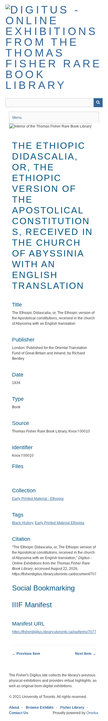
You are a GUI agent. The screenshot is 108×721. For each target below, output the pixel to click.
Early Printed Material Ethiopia (59, 523)
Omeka (92, 713)
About (14, 707)
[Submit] (98, 102)
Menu (17, 118)
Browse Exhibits (40, 707)
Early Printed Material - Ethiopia (38, 499)
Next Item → (85, 654)
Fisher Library (72, 707)
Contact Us (18, 713)
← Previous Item (26, 654)
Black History (22, 523)
